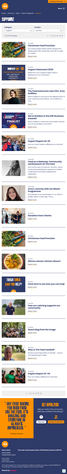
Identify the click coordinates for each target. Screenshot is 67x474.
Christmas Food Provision (41, 45)
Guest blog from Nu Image (42, 329)
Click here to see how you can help (46, 284)
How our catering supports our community (44, 306)
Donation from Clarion (39, 215)
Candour (13, 470)
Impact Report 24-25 (39, 141)
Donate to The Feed (56, 1)
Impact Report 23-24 (39, 373)
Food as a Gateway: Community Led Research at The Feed (45, 162)
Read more (32, 56)
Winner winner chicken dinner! (44, 261)
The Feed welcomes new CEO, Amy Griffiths (46, 92)
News (18, 13)
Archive (37, 27)
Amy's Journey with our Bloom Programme (44, 190)
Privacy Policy (5, 458)
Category (8, 27)
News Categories (27, 13)
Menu (60, 8)
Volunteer (41, 422)
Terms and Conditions (8, 462)
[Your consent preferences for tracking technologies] (64, 471)
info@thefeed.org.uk (9, 455)
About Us (11, 13)
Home (4, 13)
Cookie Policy (5, 460)
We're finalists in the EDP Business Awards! (46, 117)
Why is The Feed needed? (41, 349)
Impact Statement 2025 (40, 69)
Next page (62, 35)
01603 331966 (6, 453)
